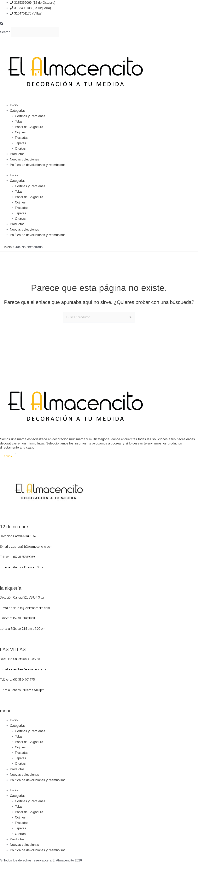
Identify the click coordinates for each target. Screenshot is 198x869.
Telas (18, 121)
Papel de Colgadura (29, 127)
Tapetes (20, 143)
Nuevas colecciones (24, 159)
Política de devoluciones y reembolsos (38, 165)
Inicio (14, 105)
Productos (17, 154)
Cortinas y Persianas (30, 116)
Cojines (20, 132)
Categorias (18, 110)
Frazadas (21, 138)
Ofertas (20, 148)
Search (5, 32)
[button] (99, 24)
